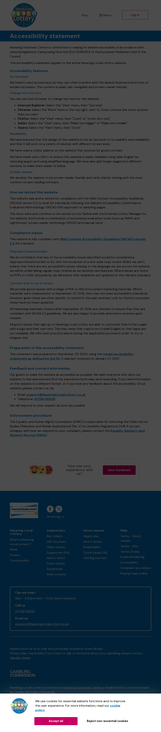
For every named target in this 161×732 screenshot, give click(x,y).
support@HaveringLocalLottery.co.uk (56, 395)
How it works (56, 558)
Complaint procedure (135, 568)
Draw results (56, 563)
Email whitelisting (132, 557)
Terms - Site (129, 546)
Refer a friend (56, 574)
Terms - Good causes (130, 538)
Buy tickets (55, 536)
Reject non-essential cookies (107, 721)
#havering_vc (56, 516)
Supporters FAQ (58, 553)
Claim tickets (56, 547)
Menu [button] (107, 15)
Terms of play (130, 552)
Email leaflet (92, 547)
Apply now (91, 536)
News (13, 549)
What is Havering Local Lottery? (22, 542)
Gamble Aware (20, 658)
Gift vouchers (56, 542)
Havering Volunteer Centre (82, 688)
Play (85, 15)
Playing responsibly (134, 573)
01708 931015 (44, 399)
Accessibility (129, 562)
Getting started (94, 558)
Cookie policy (19, 560)
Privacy (15, 555)
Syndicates (55, 569)
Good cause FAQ (95, 553)
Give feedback (119, 470)
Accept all (56, 721)
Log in (135, 15)
